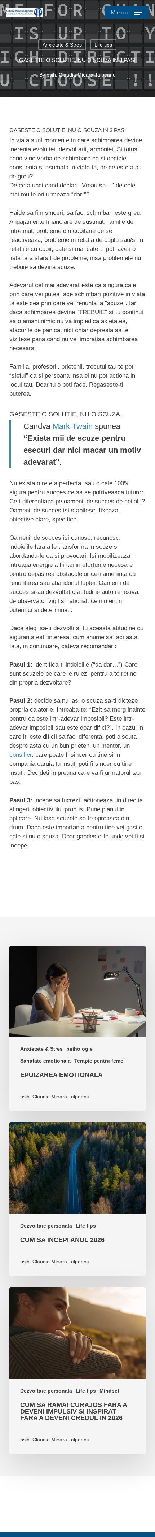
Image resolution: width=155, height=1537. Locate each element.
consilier (20, 754)
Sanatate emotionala (45, 1061)
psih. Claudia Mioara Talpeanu (81, 75)
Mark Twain (73, 426)
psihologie (79, 1049)
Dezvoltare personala (46, 1226)
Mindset (109, 1391)
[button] (127, 12)
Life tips (103, 45)
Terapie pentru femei (99, 1061)
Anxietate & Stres (62, 45)
